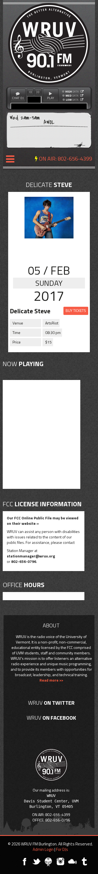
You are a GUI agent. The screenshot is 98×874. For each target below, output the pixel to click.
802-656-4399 (75, 158)
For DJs (62, 849)
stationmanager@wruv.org (31, 556)
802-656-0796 (23, 561)
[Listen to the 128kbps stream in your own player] (81, 95)
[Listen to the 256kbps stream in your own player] (82, 91)
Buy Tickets (76, 310)
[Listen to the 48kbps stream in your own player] (81, 99)
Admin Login (43, 849)
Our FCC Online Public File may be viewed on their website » (42, 520)
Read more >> (51, 680)
